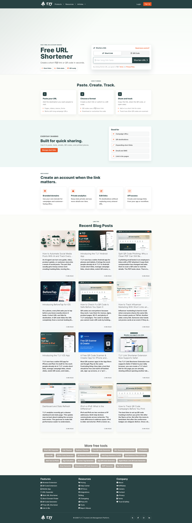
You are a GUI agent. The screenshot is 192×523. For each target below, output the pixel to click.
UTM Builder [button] (142, 450)
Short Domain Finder (50, 499)
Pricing (83, 483)
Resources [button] (70, 4)
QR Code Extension (49, 486)
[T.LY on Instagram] (144, 518)
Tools (82, 505)
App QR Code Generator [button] (106, 461)
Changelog (84, 499)
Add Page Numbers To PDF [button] (111, 455)
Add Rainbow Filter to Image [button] (135, 455)
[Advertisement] (96, 27)
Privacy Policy (130, 67)
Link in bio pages (122, 156)
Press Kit (83, 502)
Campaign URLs (122, 134)
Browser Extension (49, 483)
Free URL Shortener (50, 505)
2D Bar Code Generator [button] (65, 455)
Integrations (84, 492)
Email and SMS (121, 151)
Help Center (85, 486)
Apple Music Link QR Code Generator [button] (132, 461)
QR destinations (122, 139)
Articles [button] (80, 4)
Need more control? (142, 48)
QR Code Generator (49, 502)
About (120, 483)
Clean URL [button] (49, 455)
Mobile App (46, 489)
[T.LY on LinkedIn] (149, 518)
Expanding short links (124, 145)
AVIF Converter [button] (107, 466)
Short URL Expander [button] (51, 450)
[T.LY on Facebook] (138, 518)
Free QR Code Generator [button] (101, 450)
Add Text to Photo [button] (52, 461)
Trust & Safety (123, 502)
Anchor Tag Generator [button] (86, 461)
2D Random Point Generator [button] (88, 455)
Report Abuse (85, 508)
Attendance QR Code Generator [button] (86, 466)
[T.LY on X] (132, 518)
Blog (82, 495)
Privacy (121, 495)
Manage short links (49, 150)
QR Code (136, 53)
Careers (121, 489)
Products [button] (58, 4)
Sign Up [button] (147, 4)
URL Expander (47, 492)
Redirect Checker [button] (82, 450)
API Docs (83, 489)
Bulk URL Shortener (50, 495)
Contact (121, 492)
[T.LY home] (46, 4)
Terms (121, 67)
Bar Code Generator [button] (124, 466)
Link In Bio (46, 508)
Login (139, 4)
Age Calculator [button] (68, 461)
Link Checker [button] (67, 450)
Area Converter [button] (65, 466)
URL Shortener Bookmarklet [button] (124, 450)
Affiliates (122, 486)
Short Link (109, 53)
